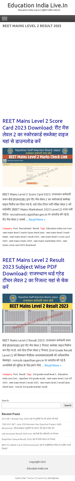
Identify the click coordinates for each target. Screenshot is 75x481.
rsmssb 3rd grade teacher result (31, 386)
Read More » (37, 219)
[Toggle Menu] (4, 18)
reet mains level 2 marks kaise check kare (23, 232)
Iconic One (20, 478)
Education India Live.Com (59, 228)
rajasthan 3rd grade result (32, 378)
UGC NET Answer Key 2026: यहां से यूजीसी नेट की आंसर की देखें (30, 418)
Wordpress (53, 478)
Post (15, 228)
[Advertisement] (37, 76)
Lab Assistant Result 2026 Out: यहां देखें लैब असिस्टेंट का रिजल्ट (30, 433)
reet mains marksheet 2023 (47, 241)
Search (5, 400)
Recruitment (25, 228)
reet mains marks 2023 (20, 241)
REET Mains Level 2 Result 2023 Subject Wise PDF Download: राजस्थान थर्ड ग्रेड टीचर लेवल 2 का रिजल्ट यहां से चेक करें (35, 273)
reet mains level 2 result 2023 (24, 236)
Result (36, 228)
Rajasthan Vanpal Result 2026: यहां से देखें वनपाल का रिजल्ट (28, 439)
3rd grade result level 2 (44, 374)
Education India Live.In (38, 5)
